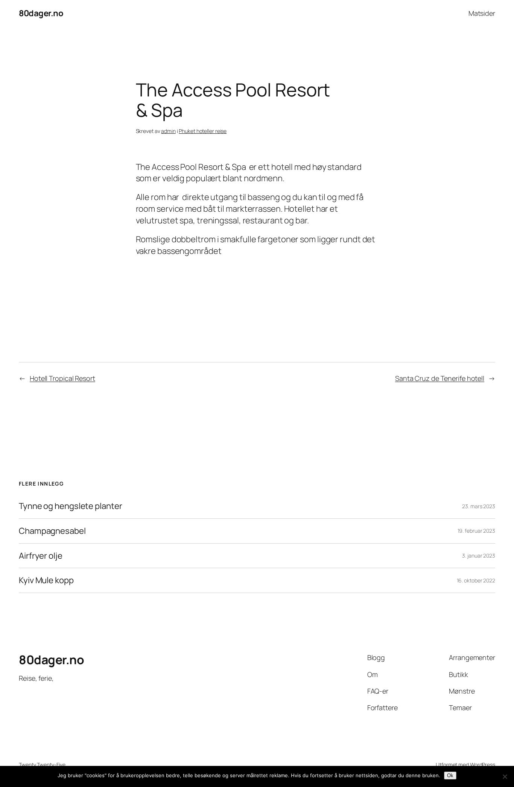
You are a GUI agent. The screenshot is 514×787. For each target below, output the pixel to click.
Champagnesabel (52, 531)
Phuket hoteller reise (203, 130)
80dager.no (41, 13)
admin (168, 130)
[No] (504, 776)
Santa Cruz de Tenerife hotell (439, 378)
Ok (450, 775)
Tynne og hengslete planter (70, 506)
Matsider (481, 13)
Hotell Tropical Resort (62, 378)
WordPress (482, 764)
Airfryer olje (40, 556)
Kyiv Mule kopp (46, 580)
